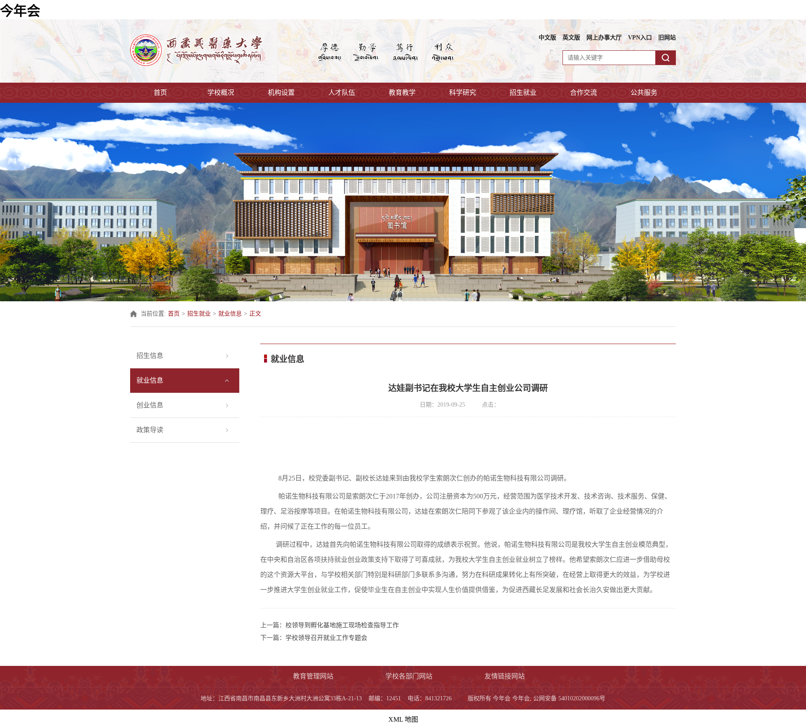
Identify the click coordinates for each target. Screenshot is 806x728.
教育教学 (402, 92)
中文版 (547, 37)
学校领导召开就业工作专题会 (326, 637)
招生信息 (149, 355)
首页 (160, 92)
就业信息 (230, 314)
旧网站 (667, 37)
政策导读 (149, 429)
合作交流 (583, 92)
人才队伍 (341, 92)
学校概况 (220, 92)
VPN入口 (640, 37)
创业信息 (149, 405)
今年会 (20, 10)
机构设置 (281, 92)
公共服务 (644, 92)
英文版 (571, 37)
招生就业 (523, 92)
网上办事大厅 (604, 37)
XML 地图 (403, 719)
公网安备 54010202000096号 (569, 698)
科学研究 (462, 92)
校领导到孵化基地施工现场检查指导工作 (342, 625)
